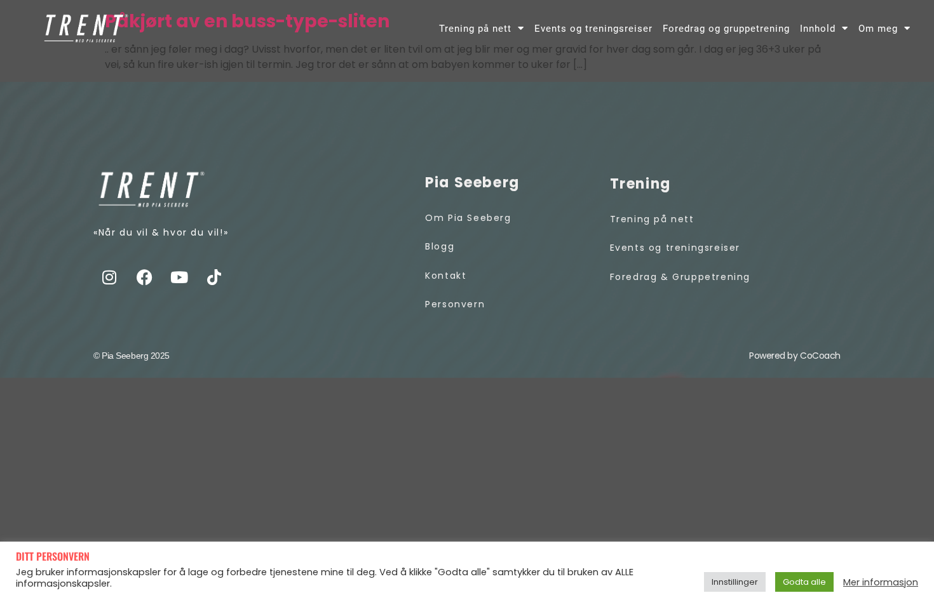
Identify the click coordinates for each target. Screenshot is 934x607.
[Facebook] (144, 277)
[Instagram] (109, 277)
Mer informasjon (880, 582)
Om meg (878, 28)
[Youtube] (179, 277)
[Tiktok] (214, 277)
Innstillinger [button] (735, 582)
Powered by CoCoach (795, 355)
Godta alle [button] (804, 582)
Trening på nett (475, 28)
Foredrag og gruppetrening (726, 28)
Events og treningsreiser (593, 28)
